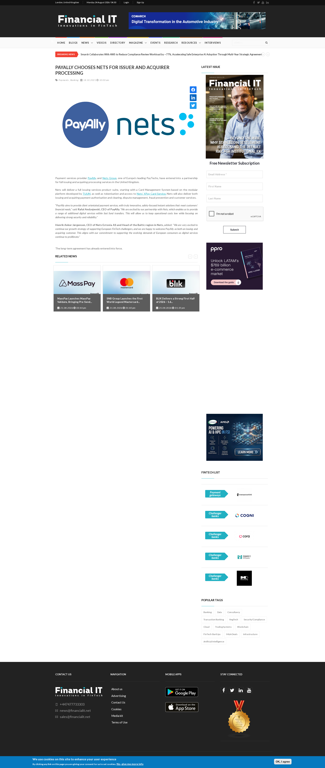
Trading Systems (223, 626)
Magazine (136, 42)
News (85, 42)
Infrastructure (250, 634)
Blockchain (242, 626)
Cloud (207, 626)
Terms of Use (119, 722)
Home (61, 42)
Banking (208, 612)
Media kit (117, 715)
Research (171, 42)
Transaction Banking (214, 619)
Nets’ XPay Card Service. (151, 193)
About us (116, 689)
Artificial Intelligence (214, 641)
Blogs (73, 42)
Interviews (213, 42)
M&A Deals (232, 634)
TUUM (86, 193)
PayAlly (92, 178)
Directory (117, 42)
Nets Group (110, 178)
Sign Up (140, 2)
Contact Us (118, 702)
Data (219, 612)
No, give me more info (130, 764)
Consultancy (233, 612)
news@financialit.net (75, 710)
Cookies (116, 709)
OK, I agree (283, 761)
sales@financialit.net (75, 717)
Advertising (118, 695)
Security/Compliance (254, 619)
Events (155, 42)
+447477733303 (72, 704)
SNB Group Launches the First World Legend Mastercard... (125, 300)
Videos (101, 42)
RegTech (233, 619)
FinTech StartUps (212, 634)
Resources (189, 42)
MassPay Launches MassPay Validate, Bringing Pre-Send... (74, 300)
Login (126, 2)
